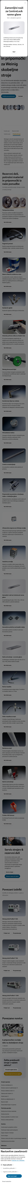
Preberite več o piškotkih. (18, 1160)
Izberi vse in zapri (12, 1176)
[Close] (25, 3)
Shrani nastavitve (6, 1181)
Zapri (14, 52)
